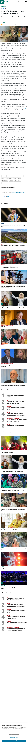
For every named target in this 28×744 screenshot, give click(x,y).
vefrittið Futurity (22, 108)
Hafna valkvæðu (14, 737)
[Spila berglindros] (14, 34)
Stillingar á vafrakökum (14, 734)
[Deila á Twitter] (5, 8)
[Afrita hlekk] (2, 8)
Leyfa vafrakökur (14, 740)
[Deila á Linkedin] (7, 8)
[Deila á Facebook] (3, 8)
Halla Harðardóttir (4, 19)
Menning (3, 6)
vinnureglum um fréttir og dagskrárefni (18, 192)
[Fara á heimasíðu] (5, 2)
